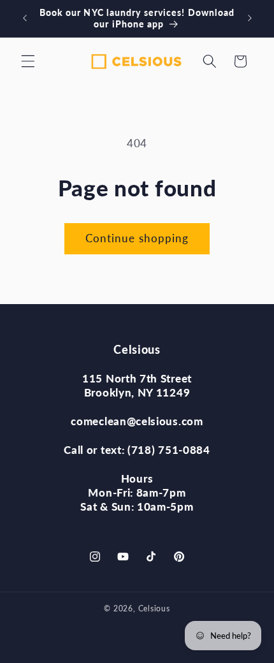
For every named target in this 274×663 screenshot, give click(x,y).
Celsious (154, 608)
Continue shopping (137, 238)
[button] (28, 61)
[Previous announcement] (25, 18)
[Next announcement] (250, 18)
